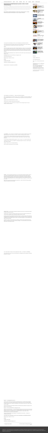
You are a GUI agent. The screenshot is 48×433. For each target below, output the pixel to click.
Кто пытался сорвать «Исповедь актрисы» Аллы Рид (25, 424)
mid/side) (30, 7)
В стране (17, 1)
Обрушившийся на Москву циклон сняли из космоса (40, 15)
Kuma (21, 7)
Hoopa (5, 7)
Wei (16, 9)
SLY (4, 9)
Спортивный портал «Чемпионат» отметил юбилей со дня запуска (40, 52)
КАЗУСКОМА (18, 9)
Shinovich (28, 8)
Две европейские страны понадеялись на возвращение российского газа (40, 7)
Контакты (33, 1)
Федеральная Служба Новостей (8, 1)
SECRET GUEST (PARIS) (18, 8)
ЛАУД (20, 9)
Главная (14, 1)
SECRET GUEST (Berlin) (13, 8)
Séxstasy (22, 8)
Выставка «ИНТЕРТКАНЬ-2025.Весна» (40, 35)
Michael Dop (27, 7)
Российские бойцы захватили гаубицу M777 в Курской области (40, 22)
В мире (24, 1)
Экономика (20, 1)
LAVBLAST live (23, 7)
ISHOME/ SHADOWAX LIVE (15, 7)
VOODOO (15, 9)
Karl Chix (19, 7)
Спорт (26, 1)
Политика (29, 1)
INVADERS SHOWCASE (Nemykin (9, 7)
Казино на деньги (37, 1)
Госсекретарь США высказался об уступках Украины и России (40, 26)
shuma (31, 8)
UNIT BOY (12, 9)
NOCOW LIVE (7, 8)
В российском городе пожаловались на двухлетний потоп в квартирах (40, 43)
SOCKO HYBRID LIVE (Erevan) (8, 9)
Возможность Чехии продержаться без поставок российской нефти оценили (40, 47)
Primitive (10, 8)
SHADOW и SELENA (25, 8)
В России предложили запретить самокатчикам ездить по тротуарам (40, 40)
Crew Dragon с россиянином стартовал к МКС (40, 19)
